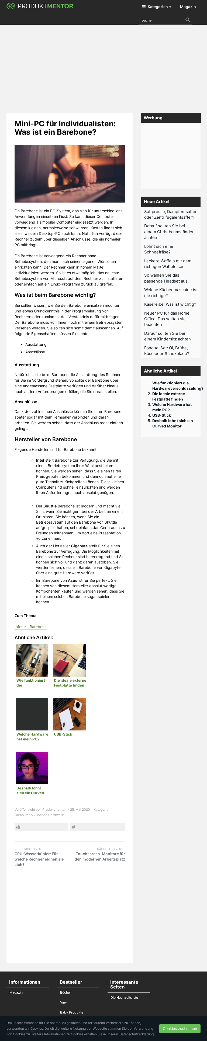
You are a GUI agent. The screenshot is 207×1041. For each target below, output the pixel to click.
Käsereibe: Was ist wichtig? (170, 304)
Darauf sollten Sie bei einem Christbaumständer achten (169, 231)
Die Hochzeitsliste (124, 997)
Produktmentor (54, 809)
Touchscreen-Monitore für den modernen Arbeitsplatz (100, 854)
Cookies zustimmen (180, 1028)
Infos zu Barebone (31, 626)
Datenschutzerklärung (136, 1034)
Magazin (188, 6)
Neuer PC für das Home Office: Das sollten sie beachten (166, 319)
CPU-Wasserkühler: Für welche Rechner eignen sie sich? (39, 857)
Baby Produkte (71, 1012)
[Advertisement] (106, 66)
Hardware (56, 815)
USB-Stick (161, 415)
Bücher (65, 992)
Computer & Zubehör (31, 815)
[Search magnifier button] (187, 20)
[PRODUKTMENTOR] (40, 6)
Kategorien (158, 6)
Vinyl (64, 1002)
